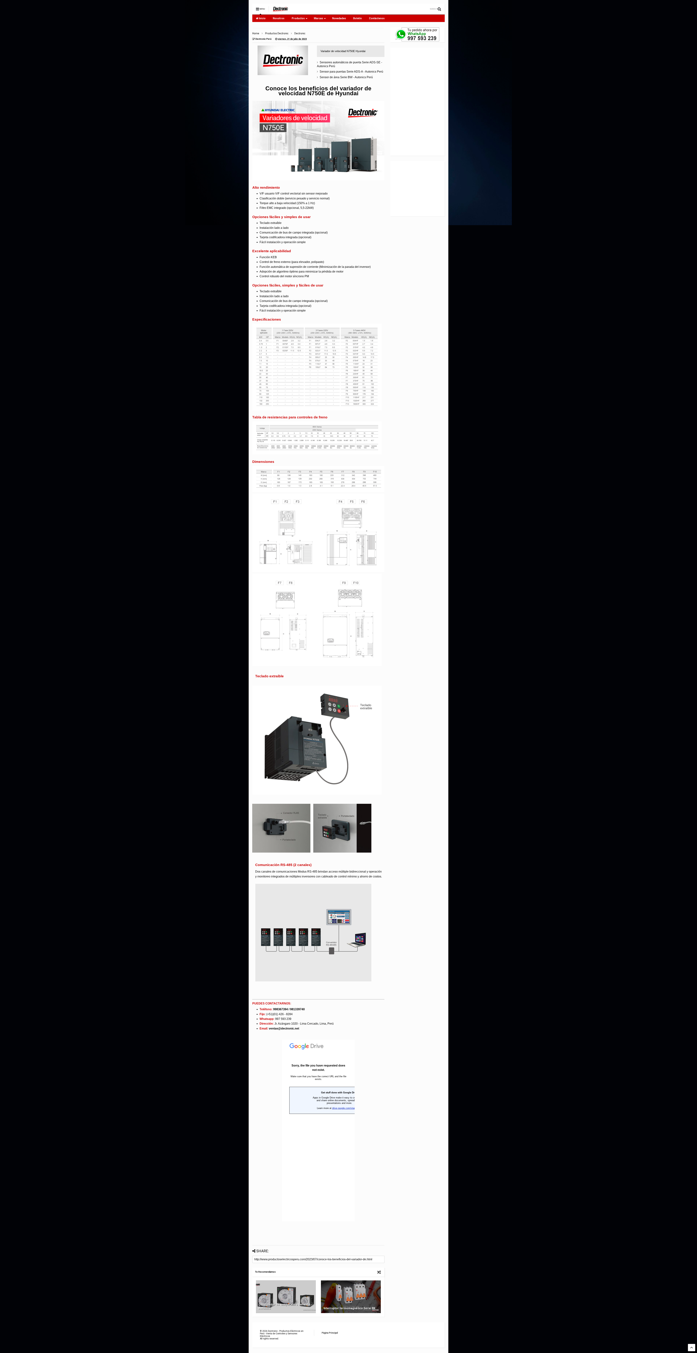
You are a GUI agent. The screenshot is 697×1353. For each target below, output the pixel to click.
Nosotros (278, 18)
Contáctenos (377, 18)
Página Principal (330, 1333)
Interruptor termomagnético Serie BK (349, 1308)
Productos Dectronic (276, 33)
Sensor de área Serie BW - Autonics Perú (346, 77)
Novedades (339, 18)
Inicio (262, 18)
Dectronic (299, 33)
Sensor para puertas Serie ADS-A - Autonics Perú (351, 71)
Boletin (357, 18)
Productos (298, 18)
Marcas (318, 18)
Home (255, 33)
